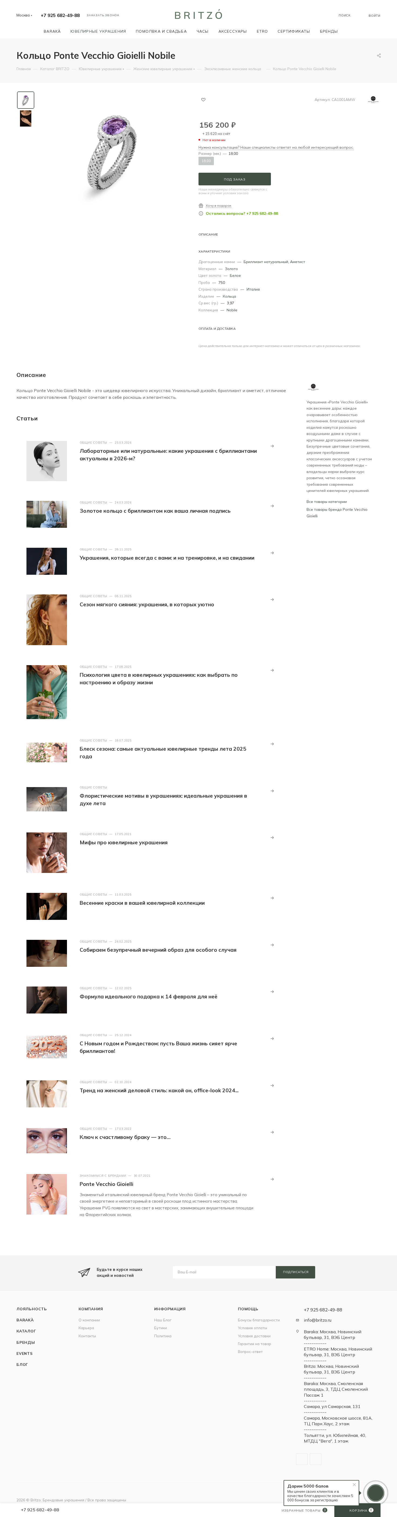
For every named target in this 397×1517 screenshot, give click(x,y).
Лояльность (31, 1309)
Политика (162, 1336)
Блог (22, 1364)
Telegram (302, 1459)
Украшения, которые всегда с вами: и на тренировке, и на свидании (167, 558)
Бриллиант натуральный (266, 261)
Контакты (87, 1336)
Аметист (297, 261)
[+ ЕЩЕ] (350, 31)
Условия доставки (254, 1336)
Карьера (86, 1327)
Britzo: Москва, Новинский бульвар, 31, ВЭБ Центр (331, 1369)
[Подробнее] (272, 446)
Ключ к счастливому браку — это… (125, 1137)
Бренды (25, 1342)
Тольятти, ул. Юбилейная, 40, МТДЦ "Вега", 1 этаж (335, 1438)
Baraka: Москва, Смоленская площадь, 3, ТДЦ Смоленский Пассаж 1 (336, 1389)
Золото (231, 268)
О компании (89, 1320)
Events (24, 1353)
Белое (235, 275)
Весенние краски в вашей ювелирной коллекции (142, 903)
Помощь (248, 1309)
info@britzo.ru (317, 1320)
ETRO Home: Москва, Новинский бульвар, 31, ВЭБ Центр (338, 1351)
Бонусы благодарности (259, 1320)
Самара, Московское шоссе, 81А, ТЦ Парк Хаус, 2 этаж (338, 1420)
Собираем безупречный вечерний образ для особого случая (158, 950)
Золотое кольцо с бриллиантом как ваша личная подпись (155, 511)
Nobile (232, 310)
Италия (253, 289)
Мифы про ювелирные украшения (124, 842)
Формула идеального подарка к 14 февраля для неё (148, 996)
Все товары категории (327, 501)
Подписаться (296, 1272)
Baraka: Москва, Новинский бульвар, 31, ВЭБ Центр (332, 1334)
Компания (91, 1309)
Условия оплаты (252, 1327)
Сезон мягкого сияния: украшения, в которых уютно (147, 604)
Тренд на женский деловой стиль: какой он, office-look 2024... (159, 1090)
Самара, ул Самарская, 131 (332, 1406)
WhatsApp (315, 1459)
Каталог (26, 1331)
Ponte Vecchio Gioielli (106, 1184)
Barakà (25, 1320)
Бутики (160, 1327)
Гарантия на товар (254, 1343)
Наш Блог (162, 1320)
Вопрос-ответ (250, 1351)
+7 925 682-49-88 (60, 15)
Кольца (229, 296)
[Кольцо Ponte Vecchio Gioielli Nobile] (114, 152)
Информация (170, 1309)
